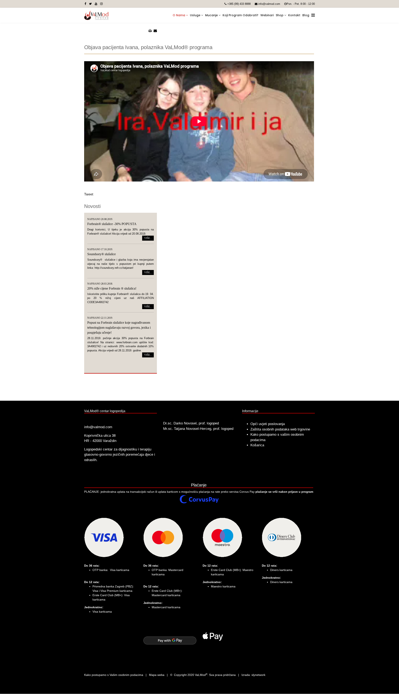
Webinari (267, 15)
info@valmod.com (269, 3)
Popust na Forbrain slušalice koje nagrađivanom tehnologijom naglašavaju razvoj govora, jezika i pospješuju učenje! (119, 327)
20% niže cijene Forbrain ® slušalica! (111, 288)
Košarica (257, 445)
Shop (279, 15)
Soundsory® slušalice (101, 254)
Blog (305, 15)
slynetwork (258, 675)
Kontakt (294, 15)
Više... (148, 238)
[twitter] (90, 3)
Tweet (88, 194)
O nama (179, 15)
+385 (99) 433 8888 (239, 3)
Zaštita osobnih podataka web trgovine (280, 429)
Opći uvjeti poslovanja (267, 424)
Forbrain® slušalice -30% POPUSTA (112, 224)
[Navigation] (313, 15)
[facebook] (85, 3)
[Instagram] (101, 3)
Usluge (195, 15)
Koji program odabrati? (240, 15)
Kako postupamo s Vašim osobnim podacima (113, 675)
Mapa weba (156, 675)
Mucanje (211, 15)
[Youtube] (96, 3)
